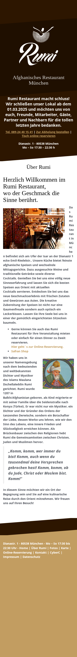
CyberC (55, 552)
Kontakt (41, 552)
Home (23, 548)
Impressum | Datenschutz (21, 557)
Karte (65, 548)
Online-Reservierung (17, 552)
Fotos (54, 548)
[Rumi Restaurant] (38, 47)
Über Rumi (38, 548)
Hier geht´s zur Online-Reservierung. (37, 347)
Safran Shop (19, 351)
